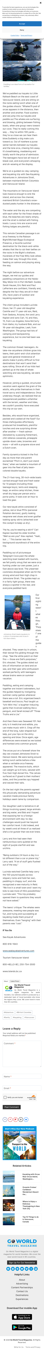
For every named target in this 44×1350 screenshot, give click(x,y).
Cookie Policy (15, 35)
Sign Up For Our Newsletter (22, 1262)
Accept (22, 24)
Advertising (22, 1283)
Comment (9, 1043)
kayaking (17, 1017)
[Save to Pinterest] (10, 1119)
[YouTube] (22, 1269)
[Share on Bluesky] (26, 1119)
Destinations (22, 1295)
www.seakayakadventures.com (18, 950)
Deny (22, 30)
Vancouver (29, 1017)
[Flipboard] (36, 1269)
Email (7, 1088)
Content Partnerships (22, 1287)
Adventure (8, 1012)
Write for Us (18, 1347)
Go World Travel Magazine (22, 986)
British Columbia (24, 1012)
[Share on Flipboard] (15, 1119)
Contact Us (22, 1291)
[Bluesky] (27, 1269)
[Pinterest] (17, 1269)
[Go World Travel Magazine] (8, 988)
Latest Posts (15, 981)
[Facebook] (8, 1269)
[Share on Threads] (21, 1119)
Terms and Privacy (26, 35)
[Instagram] (13, 1269)
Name (8, 1076)
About (6, 981)
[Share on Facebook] (5, 1119)
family (7, 1017)
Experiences (22, 1299)
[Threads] (31, 1269)
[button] (40, 3)
